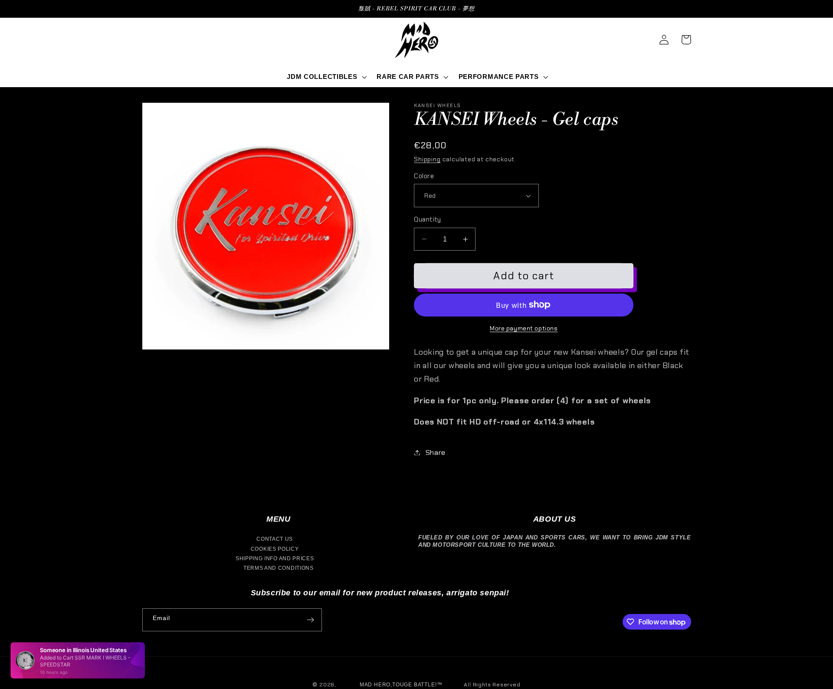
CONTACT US (274, 539)
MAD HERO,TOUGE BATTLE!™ (401, 685)
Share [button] (436, 452)
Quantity (427, 219)
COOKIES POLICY (275, 549)
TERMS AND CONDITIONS (278, 568)
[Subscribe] (310, 620)
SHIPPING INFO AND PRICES (275, 558)
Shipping (427, 159)
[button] (326, 77)
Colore (424, 176)
